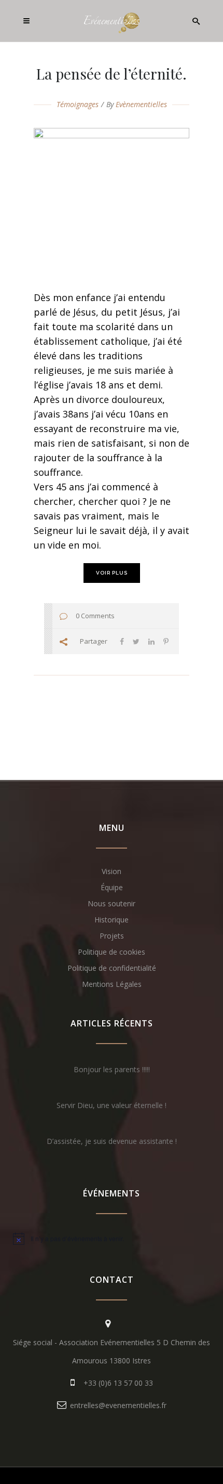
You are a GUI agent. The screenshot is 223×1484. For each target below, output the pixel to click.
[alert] (111, 1238)
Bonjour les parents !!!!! (112, 1069)
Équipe (112, 887)
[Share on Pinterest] (166, 641)
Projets (112, 936)
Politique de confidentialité (111, 968)
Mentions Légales (112, 984)
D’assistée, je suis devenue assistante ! (112, 1141)
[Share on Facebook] (122, 641)
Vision (111, 871)
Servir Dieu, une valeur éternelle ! (111, 1105)
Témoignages (78, 104)
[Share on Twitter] (136, 641)
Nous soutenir (111, 903)
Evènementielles (141, 104)
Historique (111, 920)
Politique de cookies (111, 952)
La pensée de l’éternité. (111, 73)
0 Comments (95, 615)
